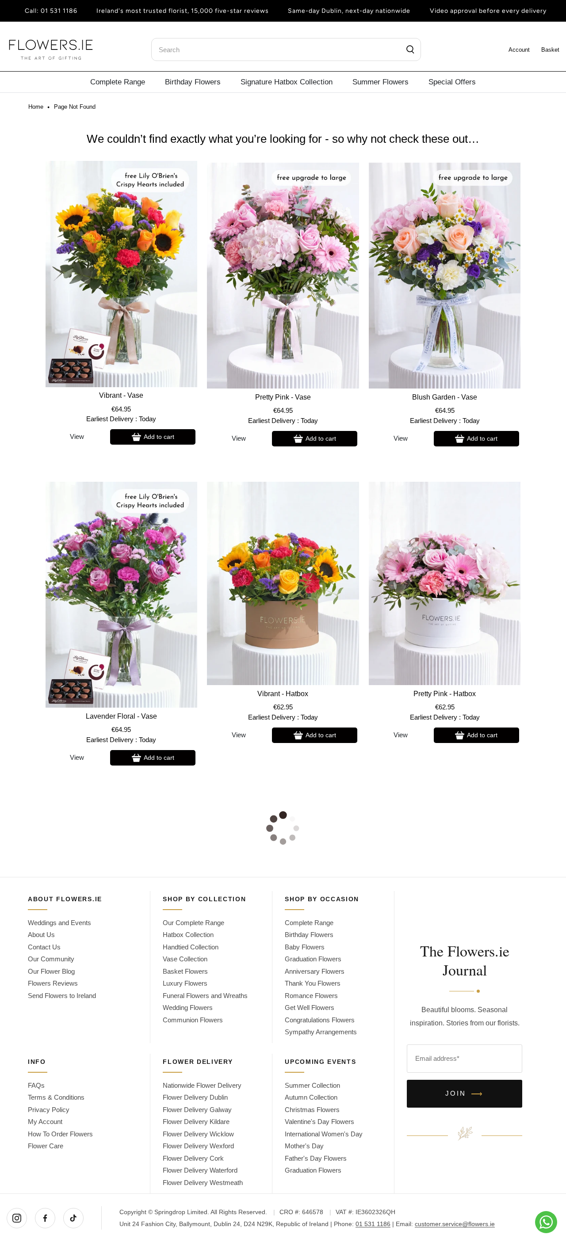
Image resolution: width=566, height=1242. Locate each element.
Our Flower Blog (51, 971)
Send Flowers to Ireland (62, 995)
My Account (45, 1121)
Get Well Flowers (309, 1007)
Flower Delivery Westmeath (203, 1182)
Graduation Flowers (313, 959)
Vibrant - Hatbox (282, 693)
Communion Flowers (193, 1020)
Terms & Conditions (56, 1097)
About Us (41, 934)
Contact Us (44, 947)
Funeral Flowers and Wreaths (205, 995)
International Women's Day (324, 1134)
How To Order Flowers (60, 1134)
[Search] (410, 49)
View (77, 436)
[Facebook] (45, 1218)
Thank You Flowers (312, 983)
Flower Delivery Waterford (200, 1170)
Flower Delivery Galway (197, 1109)
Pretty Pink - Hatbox (444, 693)
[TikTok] (73, 1218)
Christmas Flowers (312, 1109)
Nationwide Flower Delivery (202, 1085)
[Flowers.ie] (51, 50)
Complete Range (117, 82)
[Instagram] (17, 1218)
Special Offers (452, 82)
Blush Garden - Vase (444, 397)
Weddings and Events (59, 922)
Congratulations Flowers (320, 1020)
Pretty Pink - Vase (283, 397)
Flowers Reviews (53, 983)
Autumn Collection (311, 1097)
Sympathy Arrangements (321, 1032)
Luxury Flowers (185, 983)
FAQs (36, 1085)
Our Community (51, 959)
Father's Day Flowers (316, 1158)
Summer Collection (312, 1085)
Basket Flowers (185, 971)
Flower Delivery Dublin (195, 1097)
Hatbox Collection (188, 934)
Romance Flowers (311, 995)
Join (464, 1094)
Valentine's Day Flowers (319, 1121)
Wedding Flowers (188, 1007)
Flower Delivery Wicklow (198, 1134)
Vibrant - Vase (121, 395)
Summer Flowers (380, 82)
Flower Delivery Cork (193, 1158)
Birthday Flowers (193, 82)
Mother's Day (304, 1146)
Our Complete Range (193, 922)
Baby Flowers (305, 947)
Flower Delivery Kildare (196, 1121)
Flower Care (45, 1146)
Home (35, 107)
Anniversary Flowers (314, 971)
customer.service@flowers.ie (455, 1223)
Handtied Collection (190, 947)
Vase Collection (185, 959)
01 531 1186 (59, 11)
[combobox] (286, 49)
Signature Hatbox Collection (287, 82)
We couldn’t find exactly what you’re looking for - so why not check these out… (283, 138)
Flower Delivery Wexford (198, 1146)
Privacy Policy (48, 1109)
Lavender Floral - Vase (121, 716)
